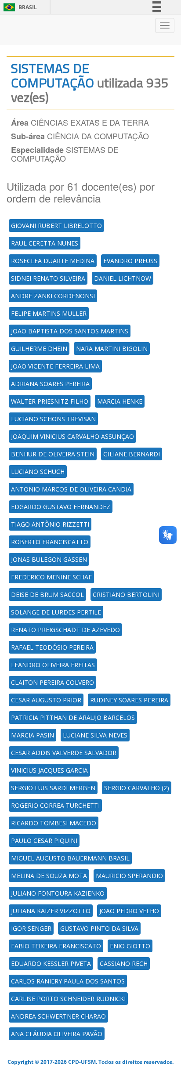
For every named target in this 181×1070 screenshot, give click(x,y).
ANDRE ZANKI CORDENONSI (53, 296)
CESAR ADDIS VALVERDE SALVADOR (63, 752)
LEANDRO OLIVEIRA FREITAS (53, 665)
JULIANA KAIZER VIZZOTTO (50, 911)
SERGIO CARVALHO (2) (136, 788)
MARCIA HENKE (119, 401)
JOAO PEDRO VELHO (129, 911)
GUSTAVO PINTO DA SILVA (99, 928)
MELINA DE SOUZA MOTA (49, 875)
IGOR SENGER (31, 928)
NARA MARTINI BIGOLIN (112, 348)
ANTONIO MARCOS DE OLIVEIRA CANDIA (71, 489)
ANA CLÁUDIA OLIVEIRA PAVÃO (56, 1034)
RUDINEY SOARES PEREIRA (129, 700)
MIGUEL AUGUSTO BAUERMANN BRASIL (70, 858)
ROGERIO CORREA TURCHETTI (55, 805)
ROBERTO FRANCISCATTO (49, 542)
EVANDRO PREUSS (130, 261)
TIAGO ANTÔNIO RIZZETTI (50, 524)
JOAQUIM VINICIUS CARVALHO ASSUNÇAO (72, 436)
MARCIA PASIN (32, 735)
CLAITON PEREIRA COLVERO (52, 682)
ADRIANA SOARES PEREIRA (50, 384)
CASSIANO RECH (124, 963)
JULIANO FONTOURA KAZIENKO (58, 893)
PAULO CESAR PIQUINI (44, 840)
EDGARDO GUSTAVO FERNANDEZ (60, 506)
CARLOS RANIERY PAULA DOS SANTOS (68, 981)
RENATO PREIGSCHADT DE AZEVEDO (65, 629)
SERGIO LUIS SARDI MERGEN (53, 788)
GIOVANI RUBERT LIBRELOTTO (56, 225)
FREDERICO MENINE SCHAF (51, 577)
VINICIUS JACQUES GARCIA (49, 770)
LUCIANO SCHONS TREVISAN (53, 419)
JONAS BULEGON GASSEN (49, 559)
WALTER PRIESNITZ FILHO (49, 401)
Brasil (18, 7)
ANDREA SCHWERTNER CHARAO (58, 1016)
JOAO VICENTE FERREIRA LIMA (55, 366)
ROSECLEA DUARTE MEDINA (52, 261)
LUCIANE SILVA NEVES (95, 735)
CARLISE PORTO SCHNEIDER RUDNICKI (68, 998)
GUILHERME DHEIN (39, 348)
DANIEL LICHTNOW (122, 278)
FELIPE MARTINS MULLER (49, 313)
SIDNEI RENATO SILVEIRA (48, 278)
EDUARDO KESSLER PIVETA (51, 963)
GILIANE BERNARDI (131, 454)
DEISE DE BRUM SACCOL (47, 594)
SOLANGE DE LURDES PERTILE (56, 612)
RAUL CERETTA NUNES (44, 243)
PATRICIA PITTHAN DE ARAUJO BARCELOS (73, 717)
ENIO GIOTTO (130, 946)
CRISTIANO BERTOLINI (126, 594)
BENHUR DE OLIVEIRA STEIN (52, 454)
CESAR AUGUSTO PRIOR (46, 700)
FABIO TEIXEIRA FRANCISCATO (56, 946)
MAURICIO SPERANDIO (129, 875)
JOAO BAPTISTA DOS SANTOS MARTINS (69, 331)
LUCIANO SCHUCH (38, 471)
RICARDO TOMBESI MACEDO (53, 823)
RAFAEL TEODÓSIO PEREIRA (52, 647)
